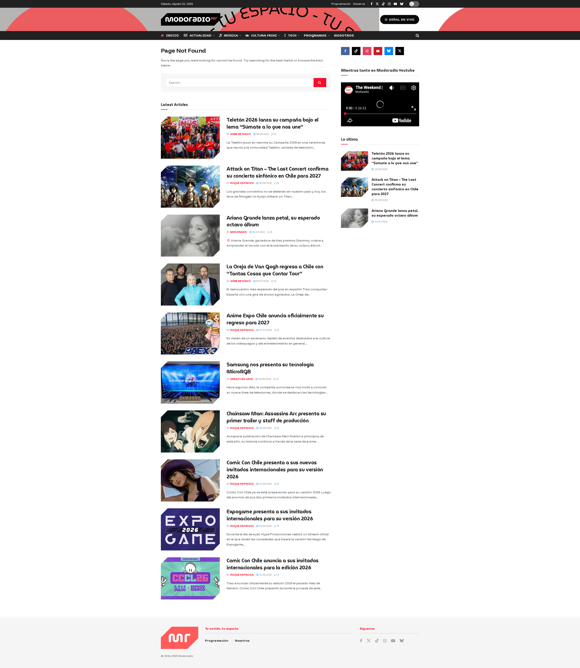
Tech (292, 35)
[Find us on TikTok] (383, 4)
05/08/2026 (265, 183)
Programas (315, 35)
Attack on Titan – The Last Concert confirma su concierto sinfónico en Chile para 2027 (277, 172)
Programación (340, 3)
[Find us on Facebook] (371, 4)
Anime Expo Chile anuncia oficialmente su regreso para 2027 (275, 319)
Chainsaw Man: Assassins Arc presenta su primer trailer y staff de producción (276, 417)
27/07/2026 (265, 330)
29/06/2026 (264, 379)
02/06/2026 (265, 526)
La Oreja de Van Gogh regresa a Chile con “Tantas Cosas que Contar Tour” (275, 270)
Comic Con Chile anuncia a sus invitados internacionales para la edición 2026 (273, 564)
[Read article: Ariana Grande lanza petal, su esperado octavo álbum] (190, 236)
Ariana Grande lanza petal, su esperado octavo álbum (273, 221)
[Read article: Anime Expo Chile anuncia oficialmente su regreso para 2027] (190, 333)
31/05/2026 (265, 574)
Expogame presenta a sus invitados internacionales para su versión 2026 (270, 515)
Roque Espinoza (242, 183)
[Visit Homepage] (190, 19)
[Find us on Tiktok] (356, 51)
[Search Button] (417, 35)
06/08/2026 (262, 134)
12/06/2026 (265, 483)
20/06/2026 (265, 428)
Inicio (172, 35)
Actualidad (200, 35)
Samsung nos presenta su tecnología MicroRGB (270, 368)
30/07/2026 (262, 281)
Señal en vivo (401, 19)
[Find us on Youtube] (395, 4)
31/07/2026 (258, 232)
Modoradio (238, 232)
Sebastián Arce (241, 379)
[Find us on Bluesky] (401, 4)
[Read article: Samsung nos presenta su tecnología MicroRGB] (190, 382)
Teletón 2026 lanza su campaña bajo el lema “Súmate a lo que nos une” (273, 123)
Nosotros (359, 3)
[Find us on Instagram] (389, 4)
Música (231, 35)
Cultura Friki (264, 35)
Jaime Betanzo (240, 134)
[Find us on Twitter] (377, 4)
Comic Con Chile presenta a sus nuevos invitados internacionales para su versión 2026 (275, 470)
